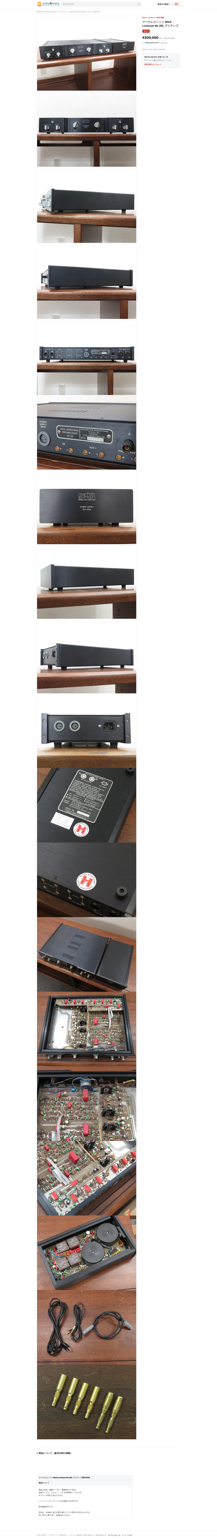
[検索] (139, 4)
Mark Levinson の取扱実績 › (153, 17)
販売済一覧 (40, 12)
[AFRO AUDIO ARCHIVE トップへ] (48, 4)
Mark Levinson (51, 12)
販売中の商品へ (164, 4)
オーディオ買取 (127, 1535)
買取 (176, 4)
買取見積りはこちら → (153, 64)
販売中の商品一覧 (114, 1535)
